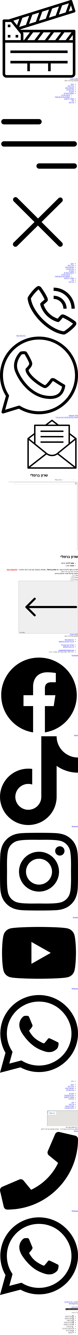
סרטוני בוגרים (65, 95)
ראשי (72, 84)
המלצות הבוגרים (69, 93)
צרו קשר (71, 102)
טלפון (76, 577)
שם (76, 575)
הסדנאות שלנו (69, 88)
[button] (39, 183)
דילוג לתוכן (74, 1307)
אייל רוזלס (71, 86)
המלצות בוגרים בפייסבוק (62, 97)
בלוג (73, 100)
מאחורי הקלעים (69, 99)
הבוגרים (71, 91)
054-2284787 (12, 569)
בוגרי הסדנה (68, 480)
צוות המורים (70, 90)
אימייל (76, 580)
